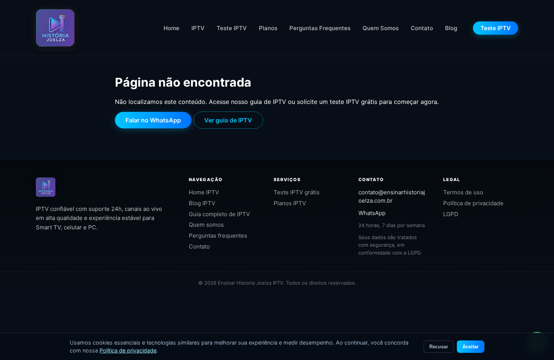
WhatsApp (372, 213)
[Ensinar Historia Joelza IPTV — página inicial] (55, 28)
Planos (268, 28)
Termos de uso (463, 192)
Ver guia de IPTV (228, 120)
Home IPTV (204, 192)
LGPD (450, 214)
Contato (422, 28)
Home (171, 28)
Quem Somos (381, 28)
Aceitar (470, 346)
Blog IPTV (202, 203)
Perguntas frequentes (218, 235)
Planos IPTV (290, 203)
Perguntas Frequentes (319, 28)
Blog (451, 28)
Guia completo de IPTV (219, 214)
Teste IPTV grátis (297, 192)
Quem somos (206, 224)
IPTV (198, 28)
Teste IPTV (232, 28)
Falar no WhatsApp (153, 120)
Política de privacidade (473, 203)
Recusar (438, 346)
